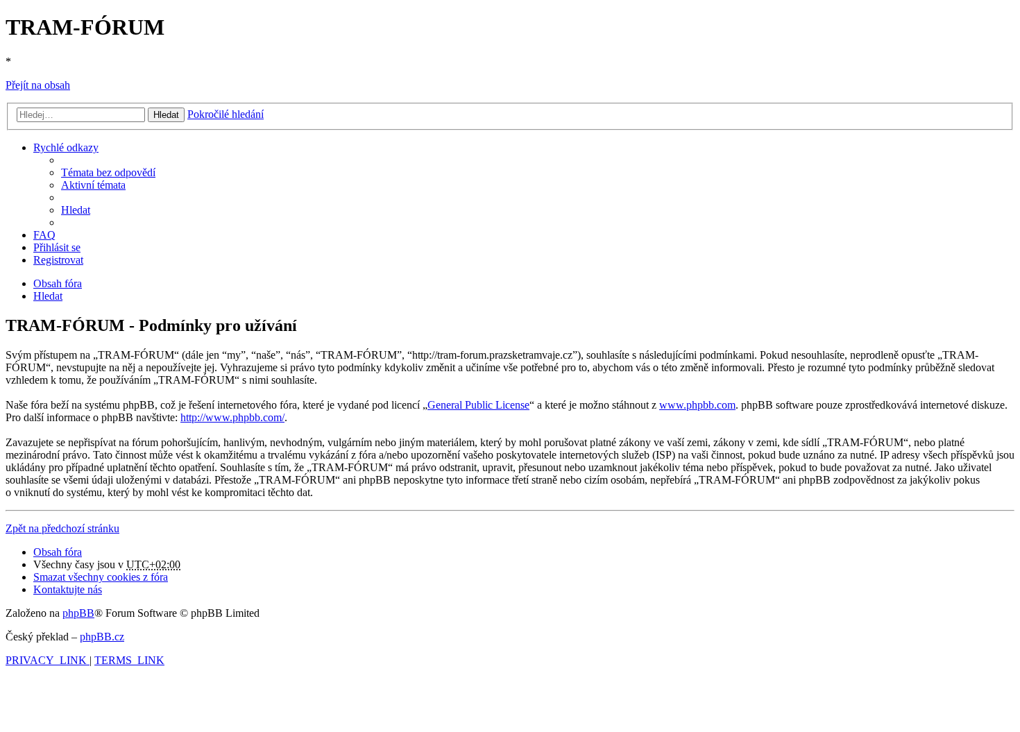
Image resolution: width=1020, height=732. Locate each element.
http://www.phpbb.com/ (232, 417)
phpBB (78, 613)
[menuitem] (108, 172)
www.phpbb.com (697, 405)
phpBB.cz (102, 636)
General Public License (478, 405)
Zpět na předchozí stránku (62, 528)
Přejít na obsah (38, 85)
